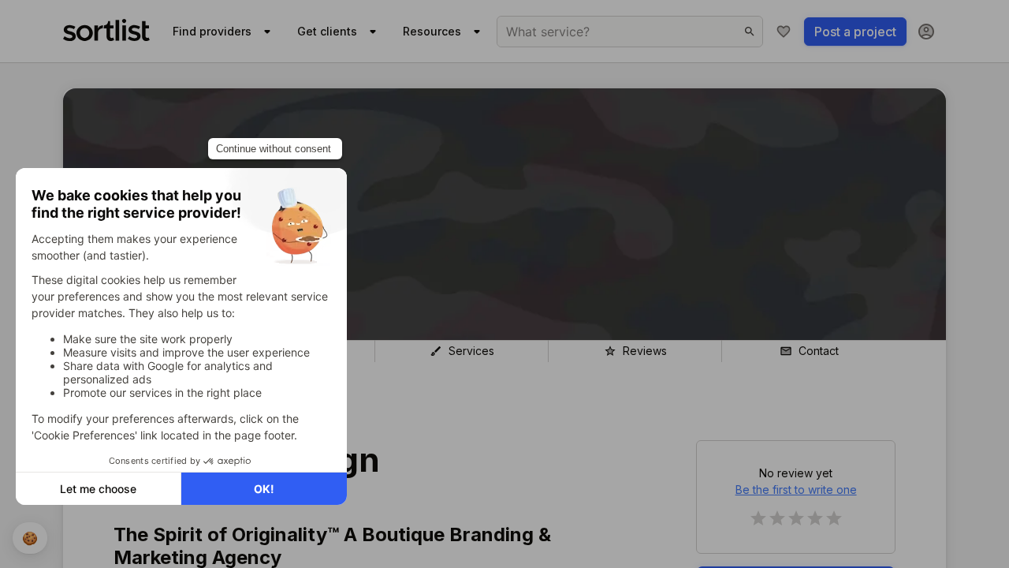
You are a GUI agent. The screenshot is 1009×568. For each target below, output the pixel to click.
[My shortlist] (783, 31)
